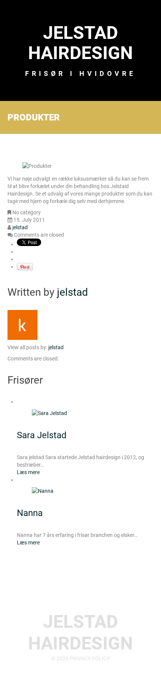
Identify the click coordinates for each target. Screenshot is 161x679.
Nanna (30, 513)
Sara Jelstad (42, 435)
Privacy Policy (90, 658)
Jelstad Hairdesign (80, 43)
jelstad (20, 227)
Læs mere (28, 472)
